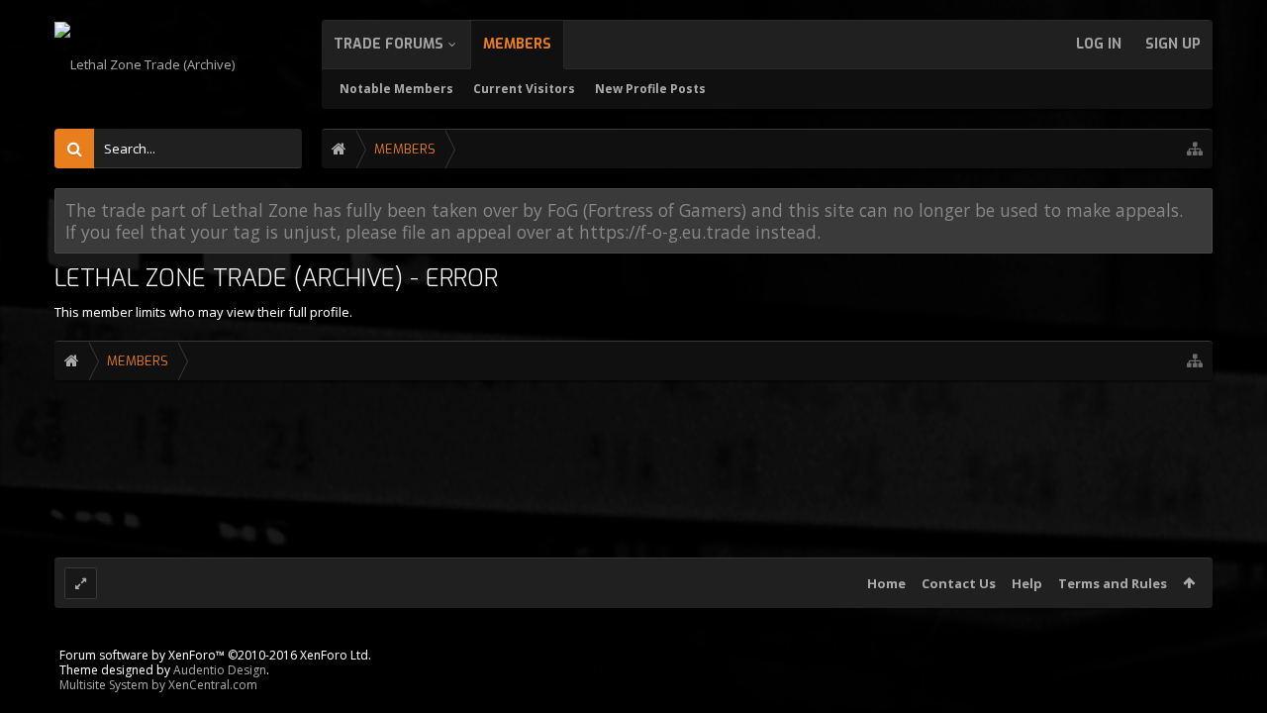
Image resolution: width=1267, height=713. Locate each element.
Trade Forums (388, 44)
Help (1027, 583)
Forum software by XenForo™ (215, 655)
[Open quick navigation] (1195, 149)
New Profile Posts (650, 88)
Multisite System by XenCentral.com (158, 684)
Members (517, 44)
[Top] (1226, 626)
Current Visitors (524, 88)
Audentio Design (219, 670)
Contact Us (959, 583)
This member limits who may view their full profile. (203, 312)
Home (886, 583)
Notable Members (396, 88)
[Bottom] (1226, 670)
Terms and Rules (1112, 583)
